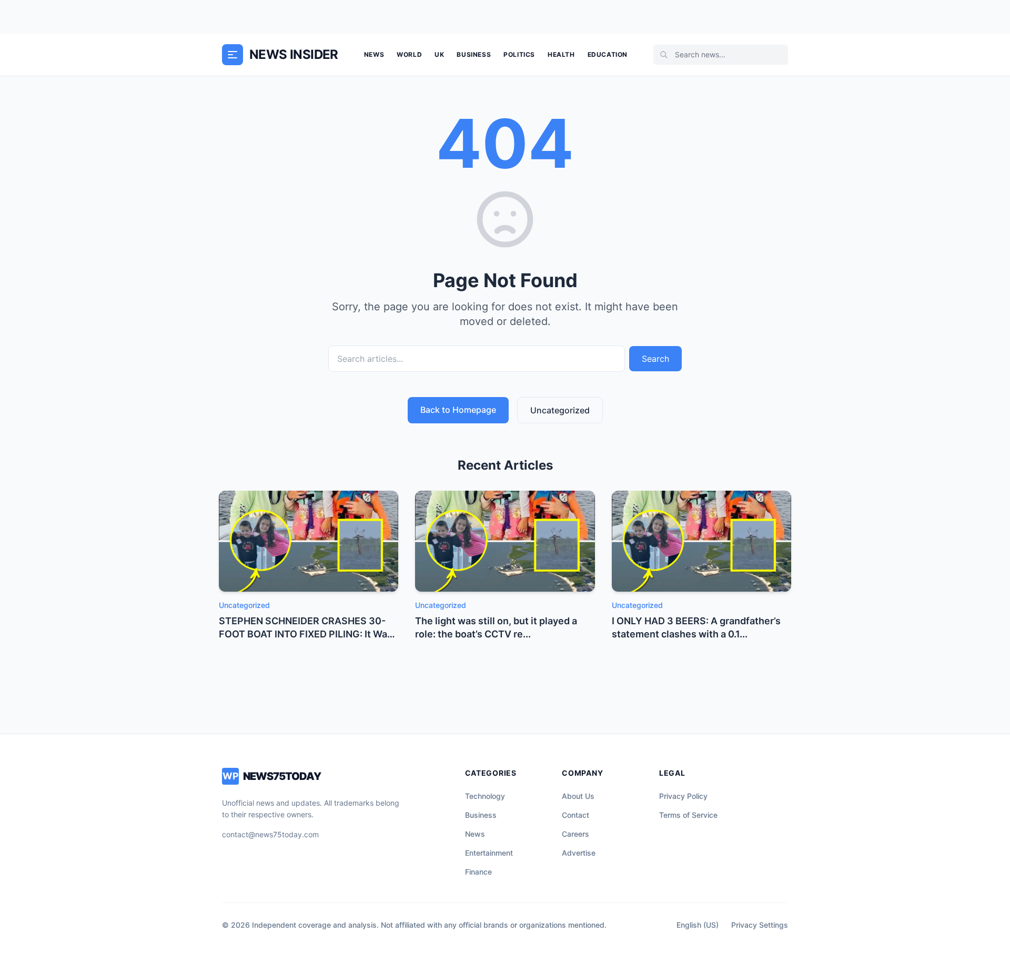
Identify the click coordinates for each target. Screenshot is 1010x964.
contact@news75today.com (270, 834)
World (409, 54)
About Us (578, 796)
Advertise (578, 852)
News (374, 54)
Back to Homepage (458, 409)
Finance (478, 871)
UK (439, 54)
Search (655, 358)
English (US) (697, 924)
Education (608, 54)
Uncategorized (560, 410)
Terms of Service (688, 814)
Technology (485, 796)
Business (474, 54)
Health (561, 54)
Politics (519, 54)
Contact (575, 814)
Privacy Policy (683, 796)
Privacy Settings (759, 924)
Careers (575, 833)
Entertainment (489, 852)
